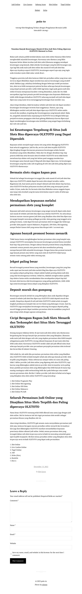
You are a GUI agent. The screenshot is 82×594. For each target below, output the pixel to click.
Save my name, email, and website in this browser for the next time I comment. (38, 553)
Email (13, 534)
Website (13, 543)
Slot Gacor (42, 471)
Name (13, 525)
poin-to (41, 21)
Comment (14, 500)
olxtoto (44, 584)
